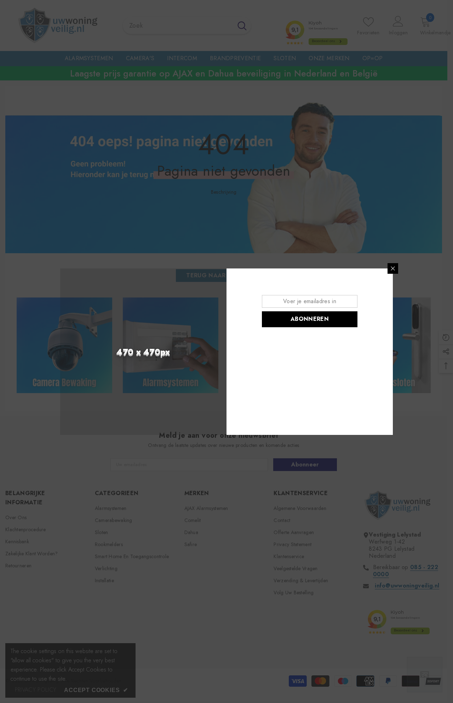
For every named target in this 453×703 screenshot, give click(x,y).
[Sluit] (393, 268)
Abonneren (310, 319)
